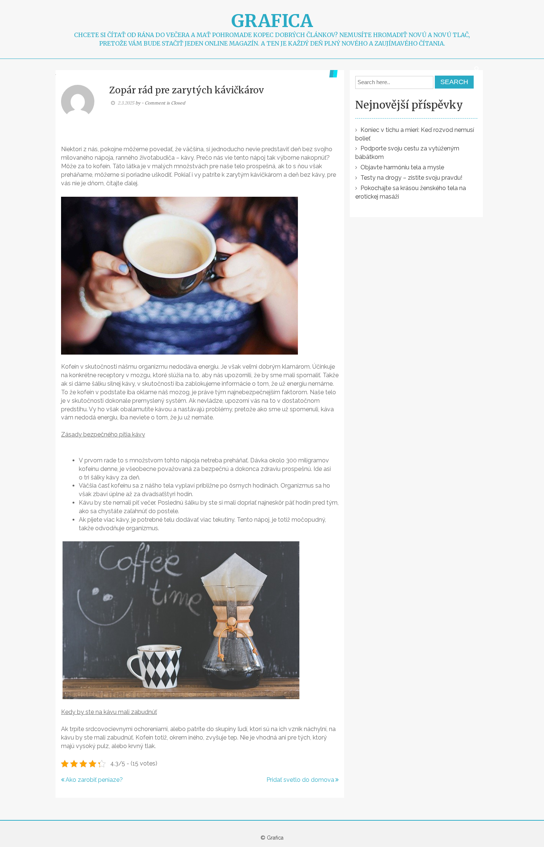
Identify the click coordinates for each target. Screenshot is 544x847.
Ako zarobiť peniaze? (94, 779)
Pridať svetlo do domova (300, 779)
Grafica (272, 21)
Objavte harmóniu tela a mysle (402, 167)
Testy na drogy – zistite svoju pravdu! (411, 177)
